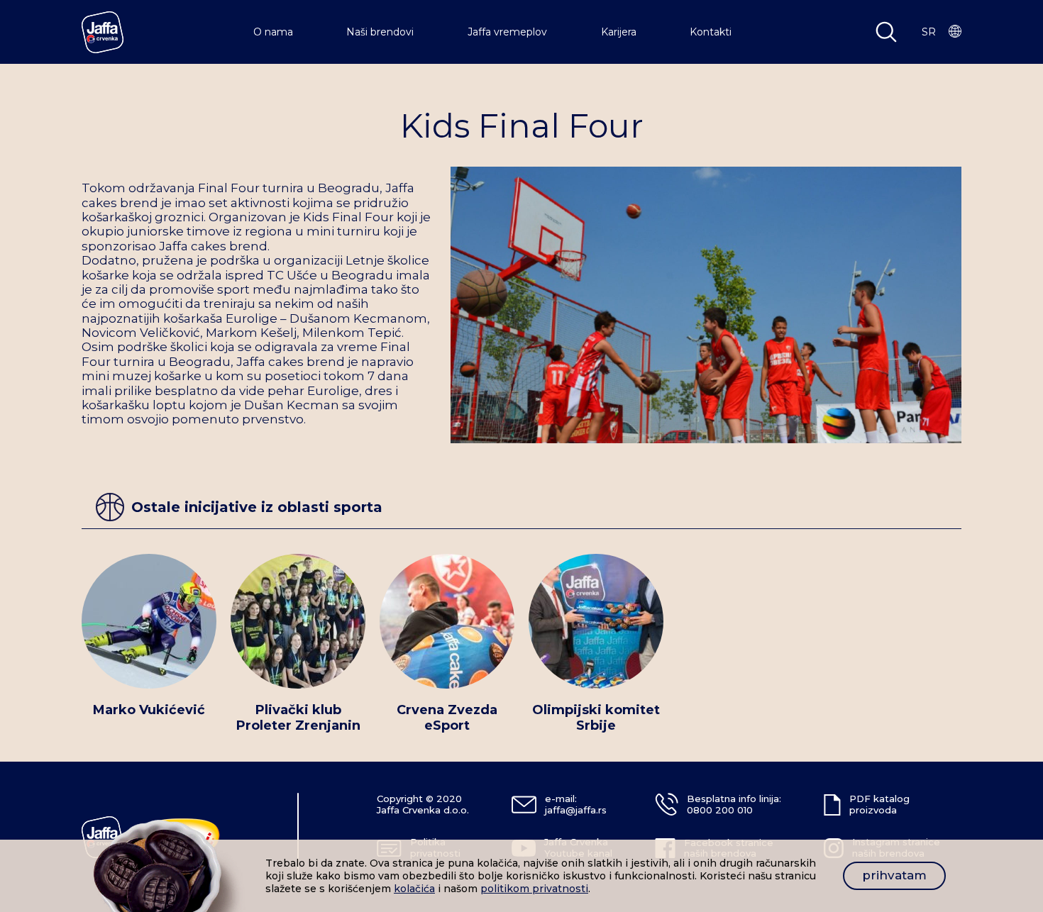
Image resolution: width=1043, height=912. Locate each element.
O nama (273, 32)
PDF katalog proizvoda (879, 804)
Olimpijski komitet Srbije (596, 718)
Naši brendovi (380, 32)
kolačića (414, 888)
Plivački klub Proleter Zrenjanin (298, 718)
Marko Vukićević (149, 710)
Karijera (618, 32)
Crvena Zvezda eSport (447, 718)
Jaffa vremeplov (507, 32)
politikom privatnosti (534, 888)
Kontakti (711, 32)
